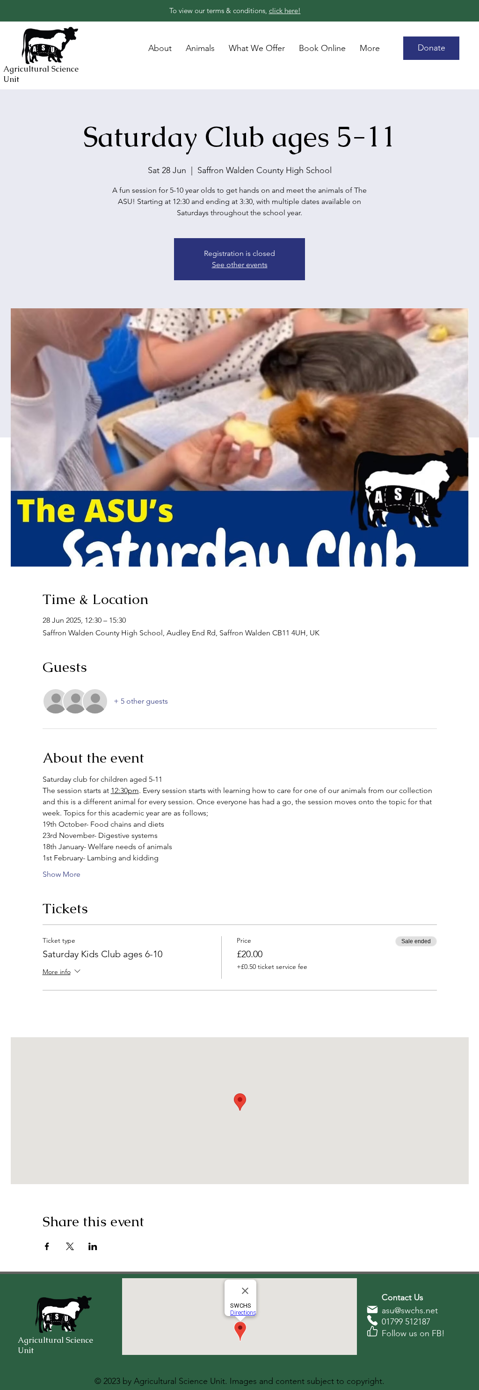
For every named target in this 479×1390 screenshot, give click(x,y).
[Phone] (372, 1320)
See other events (240, 264)
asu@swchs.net (410, 1310)
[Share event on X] (69, 1246)
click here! (285, 10)
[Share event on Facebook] (47, 1246)
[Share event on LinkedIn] (92, 1246)
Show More (61, 874)
